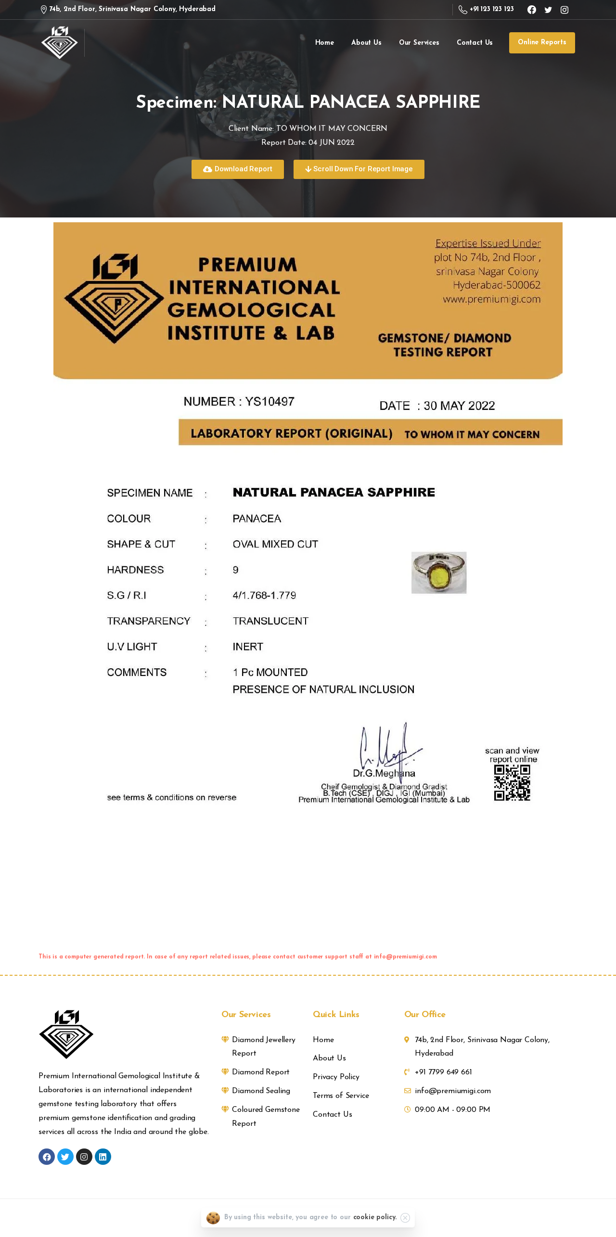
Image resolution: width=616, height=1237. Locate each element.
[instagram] (564, 9)
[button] (237, 169)
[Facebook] (532, 9)
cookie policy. (375, 1217)
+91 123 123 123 (491, 9)
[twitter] (548, 9)
